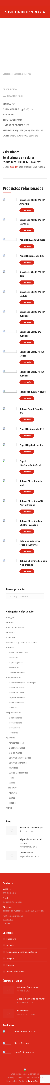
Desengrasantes (17, 747)
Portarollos (14, 727)
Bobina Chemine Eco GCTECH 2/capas (30, 522)
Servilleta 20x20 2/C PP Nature (32, 293)
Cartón (12, 797)
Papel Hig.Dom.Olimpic (32, 239)
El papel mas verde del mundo (31, 841)
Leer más (27, 210)
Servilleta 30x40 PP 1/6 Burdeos (31, 373)
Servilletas (26, 73)
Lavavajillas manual (18, 762)
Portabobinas (15, 722)
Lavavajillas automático (20, 757)
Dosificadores (15, 717)
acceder (14, 166)
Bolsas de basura (17, 687)
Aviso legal (8, 919)
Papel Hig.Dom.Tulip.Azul (30, 463)
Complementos (13, 677)
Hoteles (10, 622)
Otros (9, 807)
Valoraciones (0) (13, 96)
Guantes (13, 707)
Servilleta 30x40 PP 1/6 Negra (31, 353)
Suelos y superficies (18, 772)
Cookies (6, 923)
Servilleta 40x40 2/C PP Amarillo (32, 201)
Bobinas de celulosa (18, 652)
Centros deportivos (15, 627)
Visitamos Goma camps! (31, 827)
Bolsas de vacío (16, 692)
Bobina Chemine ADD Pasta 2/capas (31, 503)
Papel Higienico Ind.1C (31, 429)
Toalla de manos (17, 672)
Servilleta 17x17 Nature (32, 391)
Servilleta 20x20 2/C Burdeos (30, 333)
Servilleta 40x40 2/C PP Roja (32, 273)
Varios (12, 782)
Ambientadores (16, 742)
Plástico (13, 802)
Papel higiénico (16, 662)
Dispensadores (13, 712)
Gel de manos (15, 752)
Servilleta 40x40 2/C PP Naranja (32, 221)
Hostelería (11, 632)
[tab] (25, 88)
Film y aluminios (16, 702)
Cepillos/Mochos (17, 697)
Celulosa (17, 73)
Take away (11, 787)
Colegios (10, 617)
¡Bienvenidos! (26, 852)
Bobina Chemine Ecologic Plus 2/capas (33, 562)
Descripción (10, 89)
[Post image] (11, 830)
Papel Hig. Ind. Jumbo (31, 445)
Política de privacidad (13, 915)
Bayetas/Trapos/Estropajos (22, 682)
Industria (10, 637)
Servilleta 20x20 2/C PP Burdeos (32, 313)
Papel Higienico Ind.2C (31, 255)
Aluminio (13, 792)
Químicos (10, 737)
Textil (11, 777)
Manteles (13, 657)
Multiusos (13, 767)
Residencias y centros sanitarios (21, 642)
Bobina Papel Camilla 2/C (31, 411)
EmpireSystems (36, 1081)
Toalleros (13, 732)
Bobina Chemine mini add (31, 483)
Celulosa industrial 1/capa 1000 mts (29, 542)
